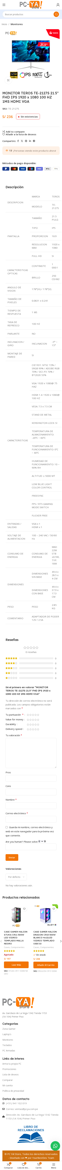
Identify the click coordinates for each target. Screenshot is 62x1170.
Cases (7, 947)
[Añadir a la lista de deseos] (24, 909)
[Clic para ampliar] (8, 80)
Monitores (17, 24)
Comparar (7, 1080)
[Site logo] (31, 4)
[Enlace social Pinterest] (26, 141)
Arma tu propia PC (11, 1063)
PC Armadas (8, 1050)
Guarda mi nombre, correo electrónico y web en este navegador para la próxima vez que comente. (30, 831)
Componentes (17, 947)
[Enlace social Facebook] (18, 141)
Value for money (15, 719)
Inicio (4, 24)
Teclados (7, 1045)
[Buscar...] (56, 14)
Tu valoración (14, 735)
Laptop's (6, 1034)
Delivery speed (14, 729)
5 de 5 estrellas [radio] (38, 715)
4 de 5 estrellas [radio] (35, 715)
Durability (11, 724)
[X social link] (22, 141)
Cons (8, 786)
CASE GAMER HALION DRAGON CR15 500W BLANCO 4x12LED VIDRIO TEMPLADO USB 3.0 (45, 937)
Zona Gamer (8, 1028)
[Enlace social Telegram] (34, 141)
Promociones (9, 1069)
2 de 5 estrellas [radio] (30, 715)
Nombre (11, 799)
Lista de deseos (10, 1074)
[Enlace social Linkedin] (30, 141)
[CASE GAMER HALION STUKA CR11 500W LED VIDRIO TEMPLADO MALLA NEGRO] (16, 916)
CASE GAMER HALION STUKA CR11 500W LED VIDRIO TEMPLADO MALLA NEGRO (15, 937)
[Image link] (18, 1002)
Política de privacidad (13, 1090)
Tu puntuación (15, 714)
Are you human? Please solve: (22, 841)
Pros (8, 772)
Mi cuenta (7, 1085)
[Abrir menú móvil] (4, 5)
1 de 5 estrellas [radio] (28, 715)
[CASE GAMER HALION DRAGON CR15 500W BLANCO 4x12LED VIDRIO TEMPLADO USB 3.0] (45, 916)
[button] (45, 965)
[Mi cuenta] (58, 5)
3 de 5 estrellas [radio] (33, 715)
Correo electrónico (17, 813)
